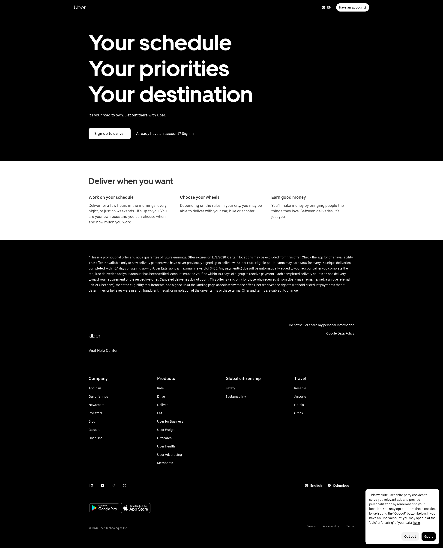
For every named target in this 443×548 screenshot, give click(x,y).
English (316, 485)
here (416, 522)
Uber (80, 7)
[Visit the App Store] (135, 508)
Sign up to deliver (109, 133)
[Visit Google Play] (104, 508)
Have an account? (352, 7)
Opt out (410, 536)
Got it (428, 536)
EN (329, 7)
